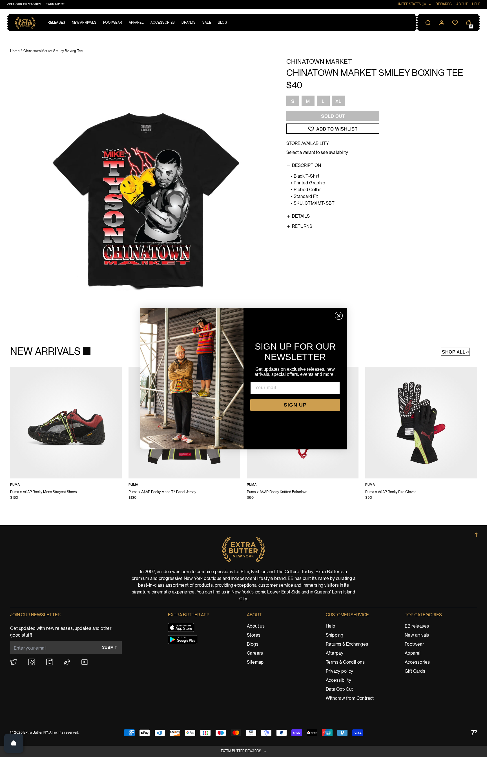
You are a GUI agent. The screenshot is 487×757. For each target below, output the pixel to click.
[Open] (13, 743)
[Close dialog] (338, 315)
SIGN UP (295, 405)
